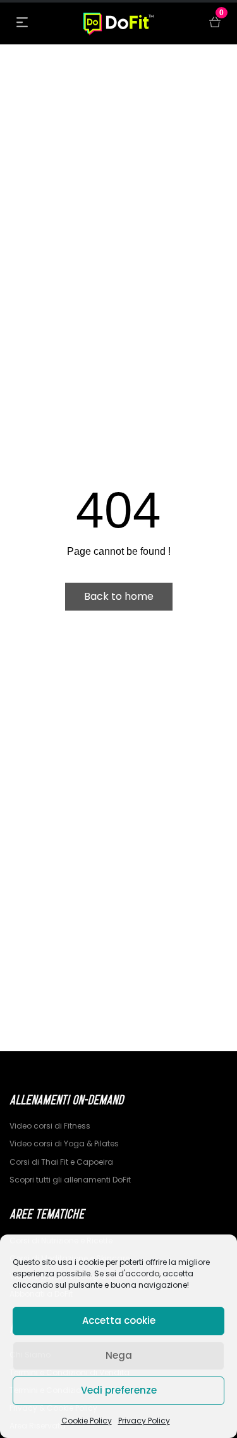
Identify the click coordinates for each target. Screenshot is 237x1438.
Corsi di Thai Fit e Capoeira (61, 1161)
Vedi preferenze (119, 1390)
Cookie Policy (86, 1420)
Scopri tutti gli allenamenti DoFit (70, 1179)
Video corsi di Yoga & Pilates (64, 1143)
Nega (119, 1355)
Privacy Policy (144, 1420)
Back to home (119, 596)
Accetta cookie (118, 1320)
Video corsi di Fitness (49, 1125)
